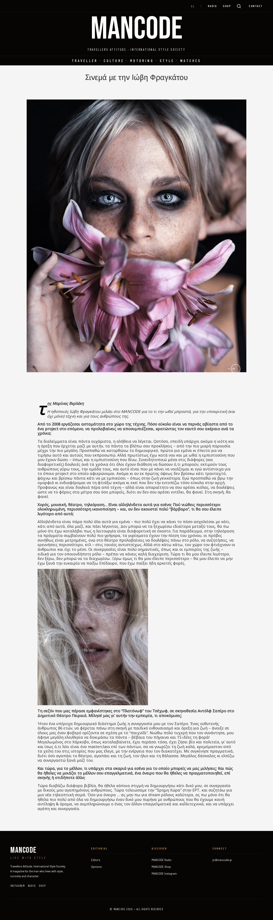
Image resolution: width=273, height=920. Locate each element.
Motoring (142, 60)
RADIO (212, 6)
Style (167, 60)
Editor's (95, 860)
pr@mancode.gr (222, 860)
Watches (190, 60)
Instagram (17, 885)
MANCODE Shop (161, 866)
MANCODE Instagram (164, 873)
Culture (114, 60)
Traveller (85, 60)
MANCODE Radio (161, 860)
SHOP (227, 6)
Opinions (96, 866)
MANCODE (137, 29)
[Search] (239, 6)
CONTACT (256, 6)
